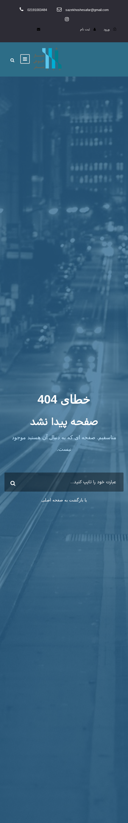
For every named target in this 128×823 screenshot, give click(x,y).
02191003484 (37, 10)
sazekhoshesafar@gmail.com (87, 10)
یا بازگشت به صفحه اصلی (64, 500)
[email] (38, 29)
